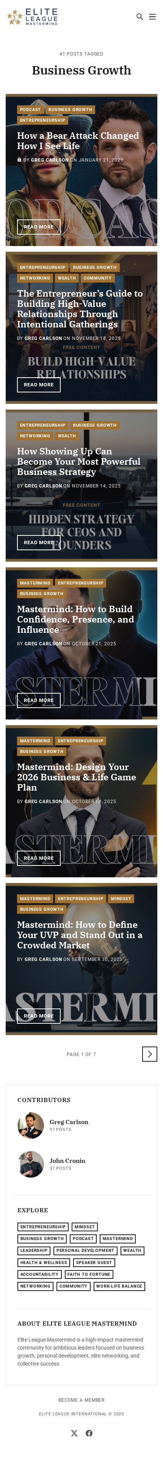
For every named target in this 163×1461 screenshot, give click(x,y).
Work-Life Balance (119, 1286)
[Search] (140, 16)
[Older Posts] (149, 1054)
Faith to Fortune (88, 1274)
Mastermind (35, 583)
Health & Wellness (43, 1262)
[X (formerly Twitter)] (74, 1433)
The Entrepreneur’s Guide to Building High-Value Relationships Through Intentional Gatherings (80, 308)
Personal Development (85, 1250)
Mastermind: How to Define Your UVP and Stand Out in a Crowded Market (80, 934)
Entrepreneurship (43, 120)
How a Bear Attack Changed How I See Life (78, 140)
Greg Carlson (50, 160)
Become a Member (81, 1400)
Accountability (39, 1274)
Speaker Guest (94, 1262)
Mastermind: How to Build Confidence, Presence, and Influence (75, 619)
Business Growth (70, 109)
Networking (35, 278)
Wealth (67, 278)
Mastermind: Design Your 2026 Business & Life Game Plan (76, 777)
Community (98, 278)
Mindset (121, 898)
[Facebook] (89, 1433)
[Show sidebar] (152, 16)
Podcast (30, 109)
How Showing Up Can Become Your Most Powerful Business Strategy (79, 461)
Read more (39, 227)
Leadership (34, 1250)
